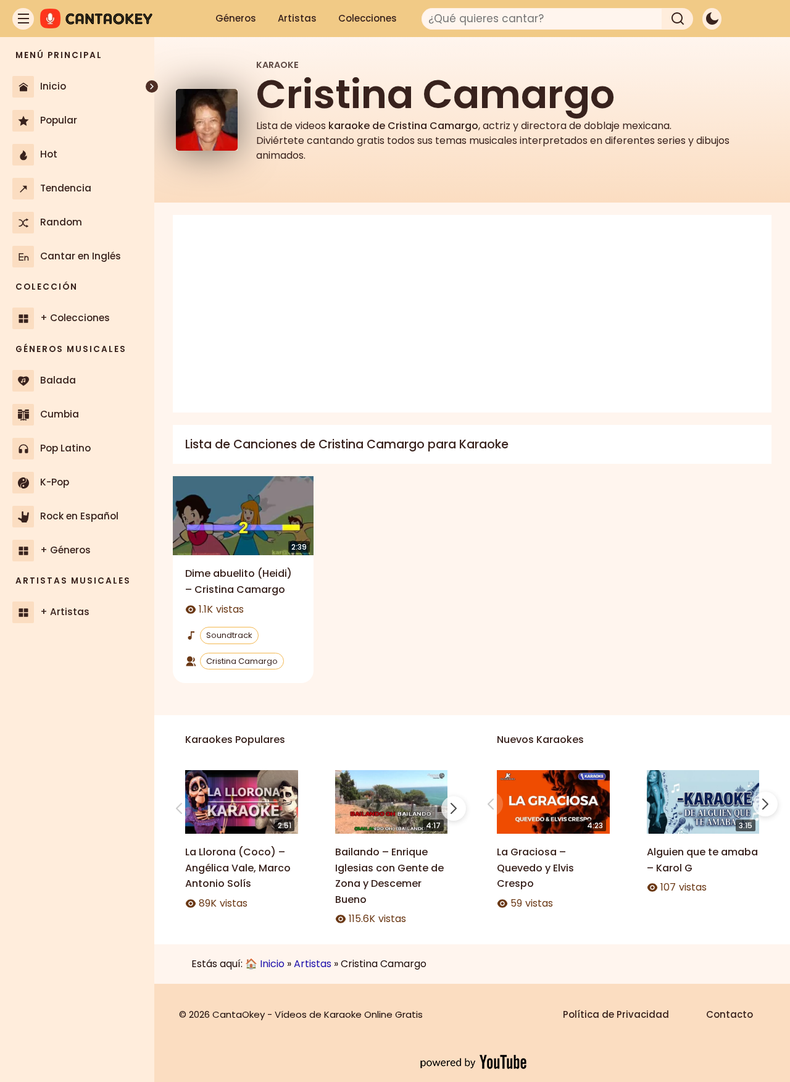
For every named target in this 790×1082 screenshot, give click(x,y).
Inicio (272, 964)
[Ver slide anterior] (179, 808)
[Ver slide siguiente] (453, 808)
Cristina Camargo (242, 661)
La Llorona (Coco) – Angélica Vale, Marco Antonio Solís (238, 868)
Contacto (729, 1014)
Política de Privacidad (616, 1014)
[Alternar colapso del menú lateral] (152, 86)
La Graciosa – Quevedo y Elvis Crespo (535, 868)
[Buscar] (677, 19)
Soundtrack (229, 635)
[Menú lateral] (23, 19)
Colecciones (367, 18)
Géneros (235, 18)
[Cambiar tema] (711, 19)
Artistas (297, 18)
